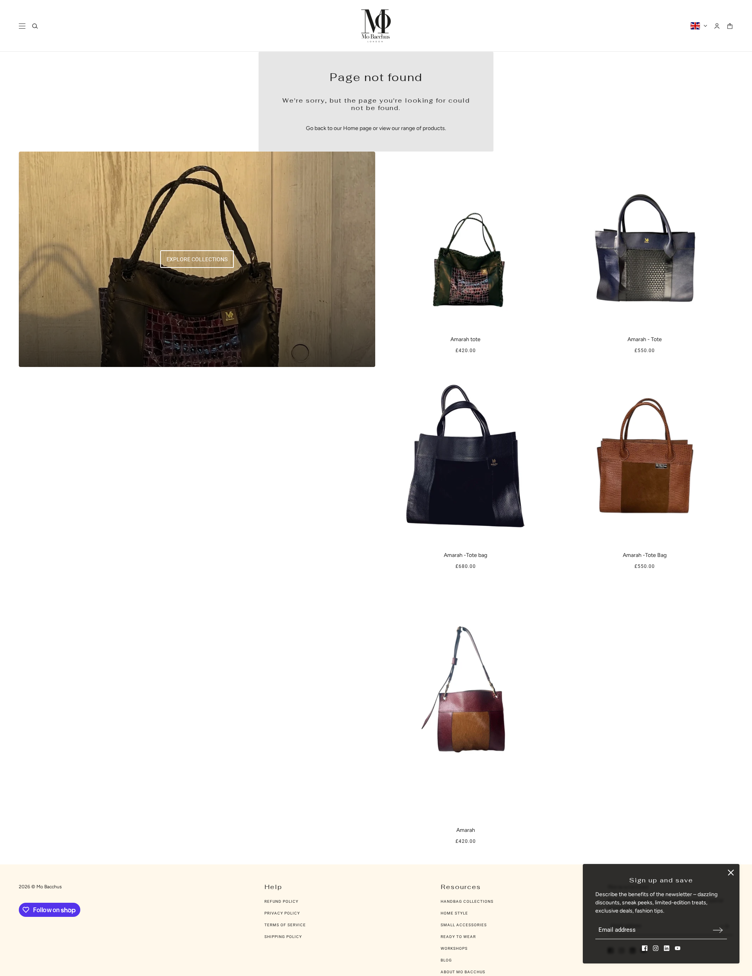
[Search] (35, 26)
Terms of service (285, 925)
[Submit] (717, 930)
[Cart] (730, 26)
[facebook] (644, 948)
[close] (731, 873)
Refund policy (281, 901)
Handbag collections (467, 901)
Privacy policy (282, 913)
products (434, 128)
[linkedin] (666, 948)
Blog (446, 960)
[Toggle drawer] (22, 26)
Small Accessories (464, 925)
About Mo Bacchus (463, 972)
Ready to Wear (458, 936)
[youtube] (677, 948)
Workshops (454, 948)
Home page (357, 128)
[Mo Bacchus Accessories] (376, 25)
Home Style (454, 913)
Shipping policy (283, 936)
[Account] (717, 26)
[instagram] (655, 948)
